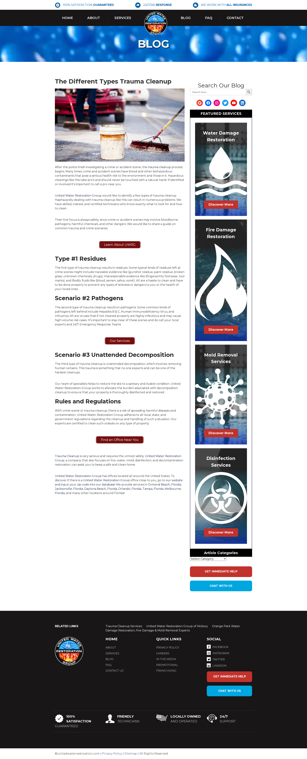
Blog (186, 18)
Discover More (221, 204)
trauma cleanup (159, 167)
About (93, 18)
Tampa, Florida (152, 488)
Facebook (220, 647)
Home (67, 18)
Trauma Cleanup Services (124, 626)
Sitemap (130, 753)
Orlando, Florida (129, 488)
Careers (162, 653)
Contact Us (115, 670)
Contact (235, 18)
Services (122, 18)
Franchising (166, 670)
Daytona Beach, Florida (100, 488)
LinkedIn (219, 665)
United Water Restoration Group (78, 195)
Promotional (167, 665)
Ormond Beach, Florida (164, 484)
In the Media (166, 659)
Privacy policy (167, 647)
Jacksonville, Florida (69, 488)
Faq (208, 18)
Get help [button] (221, 571)
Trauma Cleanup (67, 456)
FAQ (108, 665)
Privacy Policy (112, 753)
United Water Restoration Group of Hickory (177, 626)
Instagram (220, 653)
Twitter (218, 659)
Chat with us (221, 586)
